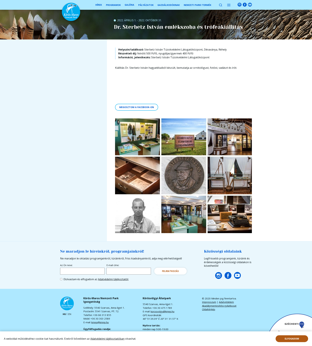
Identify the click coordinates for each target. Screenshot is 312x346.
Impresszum (209, 302)
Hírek (98, 4)
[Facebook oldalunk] (245, 4)
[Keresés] (220, 5)
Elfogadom (292, 338)
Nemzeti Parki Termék (197, 4)
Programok (113, 4)
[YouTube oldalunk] (250, 4)
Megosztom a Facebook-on (136, 107)
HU (64, 314)
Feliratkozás (170, 271)
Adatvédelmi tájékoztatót (113, 279)
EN (69, 314)
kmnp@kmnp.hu (100, 322)
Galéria (129, 4)
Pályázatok (146, 4)
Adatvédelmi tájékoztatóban (107, 338)
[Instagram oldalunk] (239, 4)
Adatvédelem (226, 302)
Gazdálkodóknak (168, 4)
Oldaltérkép (208, 309)
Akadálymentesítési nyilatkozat (219, 305)
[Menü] (229, 5)
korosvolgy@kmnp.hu (162, 311)
